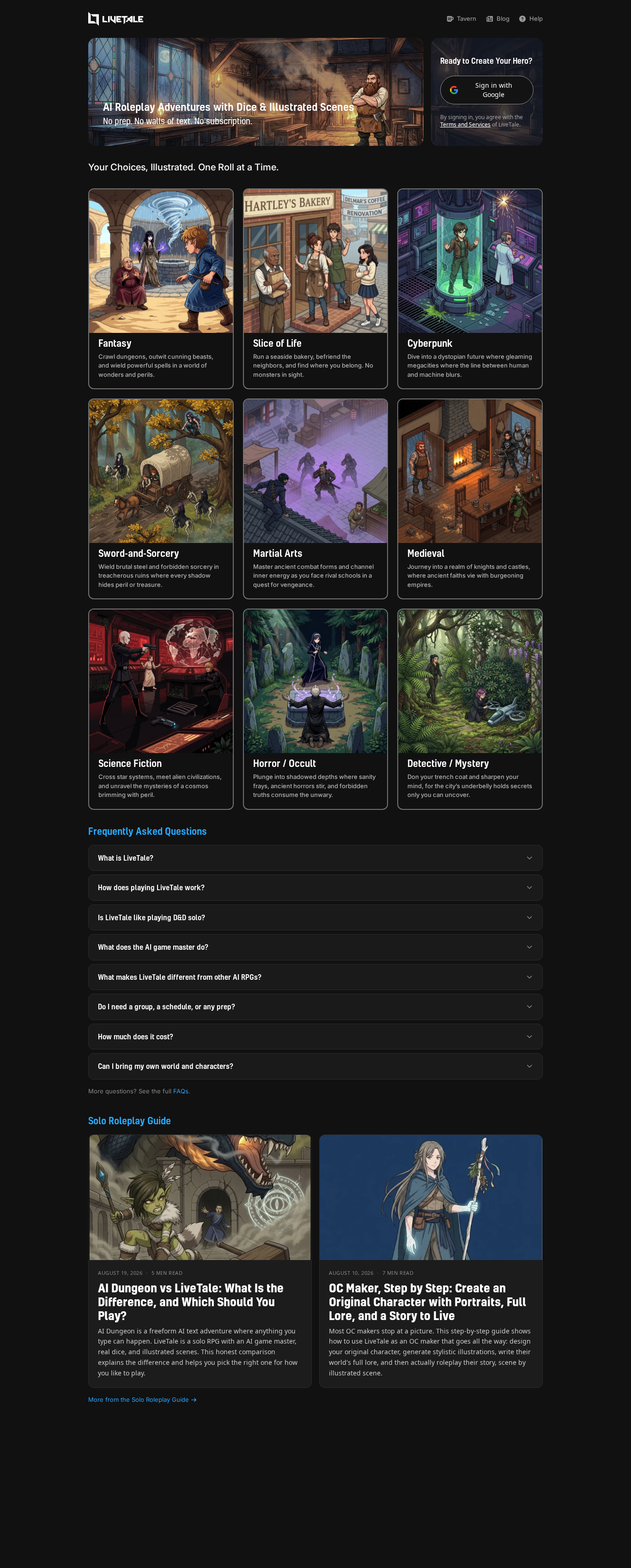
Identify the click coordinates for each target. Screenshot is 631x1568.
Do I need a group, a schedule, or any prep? (166, 1006)
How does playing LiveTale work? (151, 887)
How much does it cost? (135, 1036)
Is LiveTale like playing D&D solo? (151, 917)
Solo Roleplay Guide (129, 1121)
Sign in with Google (493, 90)
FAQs (180, 1091)
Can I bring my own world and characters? (165, 1066)
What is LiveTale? (125, 857)
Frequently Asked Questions (147, 831)
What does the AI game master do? (153, 947)
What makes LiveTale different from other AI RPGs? (179, 977)
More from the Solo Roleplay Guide (138, 1399)
